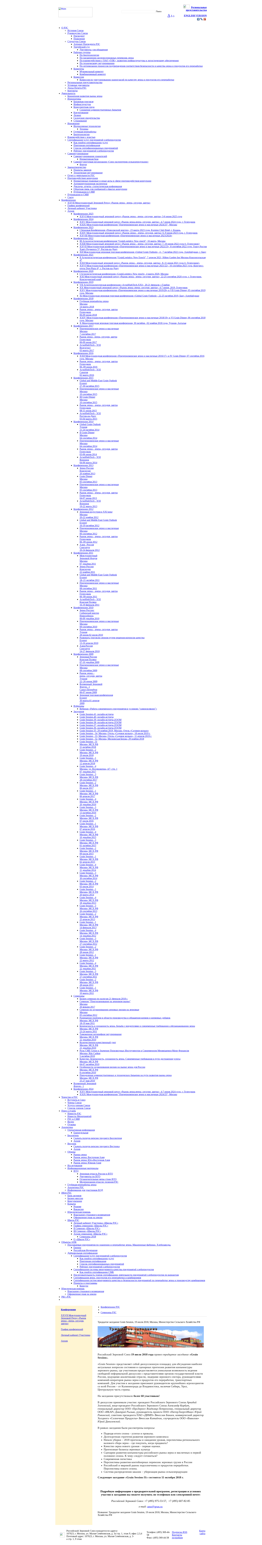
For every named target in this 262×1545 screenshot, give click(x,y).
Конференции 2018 (83, 298)
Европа (77, 1247)
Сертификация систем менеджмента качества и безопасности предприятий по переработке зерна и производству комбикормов (139, 1280)
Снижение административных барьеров (100, 109)
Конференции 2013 (83, 465)
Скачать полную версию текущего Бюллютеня (98, 1138)
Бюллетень (73, 1135)
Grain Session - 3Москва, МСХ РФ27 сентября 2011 (89, 974)
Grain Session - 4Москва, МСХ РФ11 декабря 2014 (89, 867)
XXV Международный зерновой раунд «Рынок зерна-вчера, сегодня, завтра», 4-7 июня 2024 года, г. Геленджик (137, 222)
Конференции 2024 (83, 219)
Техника (84, 129)
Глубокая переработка (85, 131)
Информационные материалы (82, 1168)
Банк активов (74, 1195)
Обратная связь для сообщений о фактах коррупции (100, 189)
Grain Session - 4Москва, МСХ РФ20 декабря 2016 (89, 802)
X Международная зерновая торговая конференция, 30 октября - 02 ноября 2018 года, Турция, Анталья (133, 323)
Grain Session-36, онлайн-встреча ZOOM (100, 728)
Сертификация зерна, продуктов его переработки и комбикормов (107, 1277)
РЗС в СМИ (73, 1119)
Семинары (79, 996)
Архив (70, 211)
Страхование (80, 120)
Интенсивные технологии (87, 126)
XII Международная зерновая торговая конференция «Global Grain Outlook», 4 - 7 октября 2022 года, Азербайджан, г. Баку (143, 252)
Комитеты (79, 68)
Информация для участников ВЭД (85, 1190)
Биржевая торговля (83, 101)
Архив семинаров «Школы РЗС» (90, 1234)
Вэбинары (79, 706)
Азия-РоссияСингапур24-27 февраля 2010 (90, 649)
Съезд (70, 197)
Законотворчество (76, 167)
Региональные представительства (84, 82)
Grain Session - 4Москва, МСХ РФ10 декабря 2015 (89, 835)
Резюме (77, 1206)
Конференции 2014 (83, 421)
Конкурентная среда (84, 107)
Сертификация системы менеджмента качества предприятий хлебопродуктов (114, 1269)
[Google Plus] (204, 19)
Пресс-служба (68, 1111)
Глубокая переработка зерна (81, 1184)
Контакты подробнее (177, 1536)
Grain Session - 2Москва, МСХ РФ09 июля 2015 (89, 851)
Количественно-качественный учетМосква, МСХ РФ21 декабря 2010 (98, 1045)
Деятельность (68, 93)
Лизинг (77, 115)
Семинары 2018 (88, 1236)
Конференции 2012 (83, 509)
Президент (79, 36)
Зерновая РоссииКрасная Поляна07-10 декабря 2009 (89, 660)
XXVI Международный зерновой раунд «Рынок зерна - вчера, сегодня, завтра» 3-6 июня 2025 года (131, 216)
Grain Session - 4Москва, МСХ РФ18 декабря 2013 (89, 900)
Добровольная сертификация (82, 1253)
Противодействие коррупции (82, 178)
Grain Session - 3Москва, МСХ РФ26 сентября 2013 (89, 908)
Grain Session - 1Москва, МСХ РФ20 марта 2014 (89, 892)
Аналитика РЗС (75, 1187)
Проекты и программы (85, 1283)
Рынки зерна (80, 1154)
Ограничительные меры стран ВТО (98, 1179)
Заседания (79, 711)
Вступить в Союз (76, 1100)
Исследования (74, 1165)
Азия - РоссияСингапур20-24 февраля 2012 (90, 547)
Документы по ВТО (90, 1176)
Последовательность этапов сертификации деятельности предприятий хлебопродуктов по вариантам (126, 1275)
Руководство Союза (77, 33)
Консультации (74, 1201)
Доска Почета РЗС (77, 88)
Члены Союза (74, 1102)
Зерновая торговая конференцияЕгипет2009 (96, 699)
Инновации (73, 123)
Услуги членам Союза (78, 1105)
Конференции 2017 (83, 326)
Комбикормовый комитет (93, 74)
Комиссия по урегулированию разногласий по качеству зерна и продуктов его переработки (127, 79)
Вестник (71, 1143)
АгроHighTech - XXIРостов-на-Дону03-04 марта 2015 (90, 416)
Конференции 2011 (83, 553)
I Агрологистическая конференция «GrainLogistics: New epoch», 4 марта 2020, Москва (124, 274)
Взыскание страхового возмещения (92, 1214)
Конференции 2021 (83, 254)
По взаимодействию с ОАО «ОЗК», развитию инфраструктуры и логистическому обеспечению (129, 60)
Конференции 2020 (83, 271)
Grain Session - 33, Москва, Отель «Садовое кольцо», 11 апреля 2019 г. (116, 736)
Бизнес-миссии (75, 1198)
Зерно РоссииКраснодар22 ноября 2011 (87, 569)
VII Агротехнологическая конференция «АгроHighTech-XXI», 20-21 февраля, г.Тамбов (125, 285)
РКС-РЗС (66, 1297)
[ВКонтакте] (198, 19)
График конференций (78, 205)
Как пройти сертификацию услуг (91, 142)
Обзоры (71, 1152)
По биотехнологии (89, 55)
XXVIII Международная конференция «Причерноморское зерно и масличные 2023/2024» (126, 235)
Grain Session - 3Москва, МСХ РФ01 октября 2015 (89, 843)
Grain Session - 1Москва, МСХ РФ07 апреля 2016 (89, 826)
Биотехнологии (82, 134)
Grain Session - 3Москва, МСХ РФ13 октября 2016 (89, 810)
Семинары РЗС (108, 1312)
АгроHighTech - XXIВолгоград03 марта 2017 (90, 348)
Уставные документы (78, 85)
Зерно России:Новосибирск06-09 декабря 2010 (89, 614)
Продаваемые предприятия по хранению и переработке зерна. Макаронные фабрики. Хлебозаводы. (119, 1245)
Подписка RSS (179, 1532)
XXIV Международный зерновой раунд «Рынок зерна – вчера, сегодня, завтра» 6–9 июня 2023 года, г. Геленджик (139, 233)
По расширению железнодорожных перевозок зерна (107, 58)
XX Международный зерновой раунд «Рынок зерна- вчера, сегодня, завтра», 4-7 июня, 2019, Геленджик (134, 287)
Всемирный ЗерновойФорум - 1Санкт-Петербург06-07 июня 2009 (91, 688)
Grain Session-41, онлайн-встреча (97, 714)
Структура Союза (76, 41)
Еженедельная (81, 1132)
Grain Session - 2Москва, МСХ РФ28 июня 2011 (89, 982)
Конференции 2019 (83, 282)
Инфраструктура (82, 104)
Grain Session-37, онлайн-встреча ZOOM (100, 725)
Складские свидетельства (87, 118)
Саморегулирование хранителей (90, 156)
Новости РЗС (74, 1113)
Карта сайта (202, 1532)
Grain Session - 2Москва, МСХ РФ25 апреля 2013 (89, 917)
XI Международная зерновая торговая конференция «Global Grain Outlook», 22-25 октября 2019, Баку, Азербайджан (139, 295)
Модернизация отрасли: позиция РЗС (99, 1182)
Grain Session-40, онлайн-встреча (97, 717)
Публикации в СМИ (84, 192)
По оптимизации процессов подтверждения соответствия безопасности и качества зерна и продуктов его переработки (141, 66)
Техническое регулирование (88, 172)
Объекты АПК (69, 1242)
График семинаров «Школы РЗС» (91, 1225)
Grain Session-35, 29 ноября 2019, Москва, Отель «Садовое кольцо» (114, 730)
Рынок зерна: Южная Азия (87, 1162)
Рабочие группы (82, 52)
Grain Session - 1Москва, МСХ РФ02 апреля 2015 (89, 859)
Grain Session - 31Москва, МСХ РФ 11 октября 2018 (89, 744)
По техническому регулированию (97, 63)
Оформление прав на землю (88, 1217)
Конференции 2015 (83, 378)
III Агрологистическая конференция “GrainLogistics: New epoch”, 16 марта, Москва (122, 241)
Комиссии (79, 77)
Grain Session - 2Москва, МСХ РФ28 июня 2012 (89, 949)
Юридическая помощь (79, 1212)
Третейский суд (82, 47)
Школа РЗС (73, 1220)
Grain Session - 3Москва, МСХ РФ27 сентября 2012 (89, 941)
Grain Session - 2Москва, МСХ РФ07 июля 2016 (89, 818)
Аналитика (67, 1127)
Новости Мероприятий (79, 1116)
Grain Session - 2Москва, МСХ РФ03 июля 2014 (89, 884)
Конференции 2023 (83, 227)
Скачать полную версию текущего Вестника (97, 1146)
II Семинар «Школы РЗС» (87, 1228)
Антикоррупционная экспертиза (90, 183)
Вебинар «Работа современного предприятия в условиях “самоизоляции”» (118, 708)
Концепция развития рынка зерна (84, 96)
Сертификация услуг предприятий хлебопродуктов (94, 140)
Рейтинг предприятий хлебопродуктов (94, 151)
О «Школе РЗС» (82, 1239)
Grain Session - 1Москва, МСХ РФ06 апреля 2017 (89, 794)
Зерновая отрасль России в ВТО (96, 1173)
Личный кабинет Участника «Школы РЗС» (96, 1223)
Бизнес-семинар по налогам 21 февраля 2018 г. (104, 998)
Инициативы (74, 99)
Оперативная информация (81, 1130)
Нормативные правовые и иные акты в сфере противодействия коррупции (112, 181)
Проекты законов (82, 170)
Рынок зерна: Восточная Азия (89, 1157)
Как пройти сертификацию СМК (97, 1272)
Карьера (71, 1204)
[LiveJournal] (201, 19)
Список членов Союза (79, 1108)
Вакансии (79, 1209)
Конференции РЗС (110, 1307)
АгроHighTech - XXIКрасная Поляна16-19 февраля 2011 (90, 602)
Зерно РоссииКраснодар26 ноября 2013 (87, 471)
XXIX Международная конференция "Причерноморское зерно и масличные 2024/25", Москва (128, 224)
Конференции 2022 (83, 238)
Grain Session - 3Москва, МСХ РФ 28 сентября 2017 (89, 777)
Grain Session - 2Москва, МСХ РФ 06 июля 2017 (89, 785)
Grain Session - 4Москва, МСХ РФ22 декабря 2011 (89, 966)
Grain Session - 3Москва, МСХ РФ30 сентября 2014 (89, 876)
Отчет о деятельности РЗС (81, 175)
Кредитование (81, 112)
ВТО (76, 1171)
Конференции (68, 200)
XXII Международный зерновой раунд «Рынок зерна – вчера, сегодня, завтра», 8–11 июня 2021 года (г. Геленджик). (140, 263)
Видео (70, 1121)
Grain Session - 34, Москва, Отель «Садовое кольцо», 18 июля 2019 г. (115, 733)
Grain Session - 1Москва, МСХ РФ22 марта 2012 (89, 958)
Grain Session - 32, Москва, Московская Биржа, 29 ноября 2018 (112, 739)
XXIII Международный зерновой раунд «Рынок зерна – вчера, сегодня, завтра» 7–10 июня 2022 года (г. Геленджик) (139, 244)
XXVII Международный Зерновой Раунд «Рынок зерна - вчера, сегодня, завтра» (109, 202)
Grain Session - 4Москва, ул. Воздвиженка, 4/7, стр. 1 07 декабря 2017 (98, 769)
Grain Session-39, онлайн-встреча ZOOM (100, 719)
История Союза (75, 30)
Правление (79, 38)
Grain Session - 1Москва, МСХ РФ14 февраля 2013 (89, 925)
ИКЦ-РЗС (66, 1193)
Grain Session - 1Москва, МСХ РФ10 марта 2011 (89, 990)
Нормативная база (89, 159)
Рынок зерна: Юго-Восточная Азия (92, 1160)
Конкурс (84, 1286)
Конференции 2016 (83, 353)
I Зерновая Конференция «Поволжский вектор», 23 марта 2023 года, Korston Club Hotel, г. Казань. (130, 230)
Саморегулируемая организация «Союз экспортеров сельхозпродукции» (111, 161)
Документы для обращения (94, 49)
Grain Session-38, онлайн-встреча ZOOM (100, 722)
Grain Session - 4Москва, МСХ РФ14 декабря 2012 (89, 933)
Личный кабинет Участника (82, 208)
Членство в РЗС (69, 1097)
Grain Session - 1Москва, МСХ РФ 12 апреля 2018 (89, 761)
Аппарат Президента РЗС (87, 44)
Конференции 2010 (83, 607)
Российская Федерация (85, 1250)
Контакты (72, 90)
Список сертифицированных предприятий (96, 148)
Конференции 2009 (83, 654)
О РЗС (64, 27)
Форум (83, 164)
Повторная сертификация (87, 145)
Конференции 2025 (83, 213)
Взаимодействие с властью (81, 137)
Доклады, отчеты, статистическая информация (98, 186)
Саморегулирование (77, 153)
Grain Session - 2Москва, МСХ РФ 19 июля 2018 (89, 752)
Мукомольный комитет (92, 71)
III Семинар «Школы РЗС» (87, 1231)
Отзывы (71, 1124)
